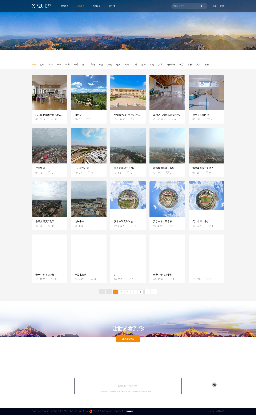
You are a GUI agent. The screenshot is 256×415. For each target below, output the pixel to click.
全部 (34, 64)
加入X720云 (128, 338)
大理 (135, 64)
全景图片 (80, 6)
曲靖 (51, 64)
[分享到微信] (214, 384)
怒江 (118, 64)
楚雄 (143, 64)
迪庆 (127, 64)
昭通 (76, 64)
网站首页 (64, 6)
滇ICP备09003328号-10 (76, 411)
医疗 (181, 64)
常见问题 (117, 380)
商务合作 (128, 380)
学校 (190, 64)
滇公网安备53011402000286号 (108, 411)
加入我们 (105, 380)
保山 (67, 64)
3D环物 (112, 6)
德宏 (110, 64)
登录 (222, 5)
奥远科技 (220, 411)
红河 (152, 64)
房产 (198, 64)
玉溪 (59, 64)
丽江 (84, 64)
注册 (214, 5)
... (134, 292)
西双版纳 (171, 64)
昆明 (42, 64)
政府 (207, 64)
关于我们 (150, 380)
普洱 (93, 64)
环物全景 (96, 6)
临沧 (101, 64)
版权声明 (139, 380)
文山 (160, 64)
